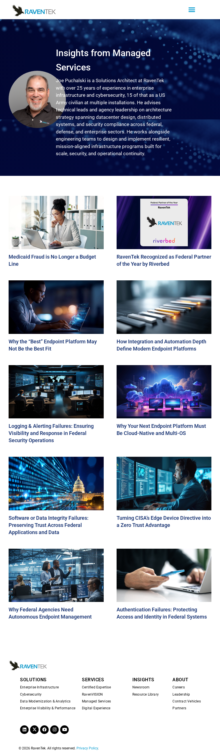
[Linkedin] (24, 729)
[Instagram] (54, 729)
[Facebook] (44, 729)
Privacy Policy (87, 748)
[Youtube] (64, 729)
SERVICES (93, 679)
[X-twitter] (34, 729)
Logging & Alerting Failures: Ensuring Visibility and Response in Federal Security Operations (51, 433)
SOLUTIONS (33, 679)
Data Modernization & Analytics (45, 701)
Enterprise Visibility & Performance (47, 708)
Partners (179, 708)
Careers (178, 687)
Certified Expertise (96, 687)
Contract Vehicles (186, 701)
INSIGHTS (143, 679)
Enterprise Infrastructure (39, 687)
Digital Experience (96, 708)
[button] (191, 9)
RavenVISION (92, 694)
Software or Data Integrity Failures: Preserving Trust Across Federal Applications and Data (49, 525)
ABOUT (180, 679)
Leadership (181, 694)
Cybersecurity (31, 694)
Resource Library (145, 694)
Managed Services (96, 701)
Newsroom (141, 687)
